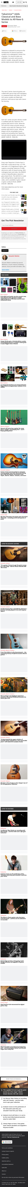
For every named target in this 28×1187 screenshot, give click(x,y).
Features (4, 26)
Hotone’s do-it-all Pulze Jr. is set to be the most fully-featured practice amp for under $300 (14, 1117)
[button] (2, 2)
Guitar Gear (4, 10)
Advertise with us (6, 1161)
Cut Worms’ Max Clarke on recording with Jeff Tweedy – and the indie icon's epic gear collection (15, 1100)
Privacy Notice (21, 234)
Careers (4, 1174)
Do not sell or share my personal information (13, 1177)
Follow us (16, 31)
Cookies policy (5, 1157)
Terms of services (19, 232)
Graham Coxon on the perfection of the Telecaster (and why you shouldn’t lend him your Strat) (14, 1108)
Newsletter (23, 31)
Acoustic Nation (13, 25)
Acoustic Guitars (17, 10)
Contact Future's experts (8, 1151)
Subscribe (19, 2)
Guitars (10, 10)
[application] (14, 149)
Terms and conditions (7, 1148)
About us (4, 1171)
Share (5, 31)
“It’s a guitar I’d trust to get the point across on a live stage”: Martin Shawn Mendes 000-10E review (14, 1092)
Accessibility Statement (7, 1164)
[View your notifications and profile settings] (13, 2)
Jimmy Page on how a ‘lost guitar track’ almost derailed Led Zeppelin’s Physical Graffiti (15, 1125)
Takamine (5, 250)
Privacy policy (5, 1154)
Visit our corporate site (13, 1137)
